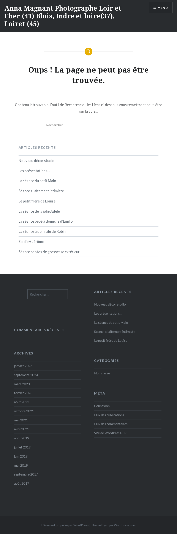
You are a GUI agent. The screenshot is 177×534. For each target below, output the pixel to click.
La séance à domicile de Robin (42, 231)
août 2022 (21, 402)
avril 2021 (21, 429)
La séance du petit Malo (37, 180)
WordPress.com (125, 525)
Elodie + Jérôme (31, 241)
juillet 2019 (22, 447)
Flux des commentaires (111, 424)
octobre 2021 (24, 411)
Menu (163, 8)
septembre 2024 (26, 375)
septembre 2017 (26, 474)
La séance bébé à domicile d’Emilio (46, 221)
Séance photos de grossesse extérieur (49, 251)
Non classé (102, 373)
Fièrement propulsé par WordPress (65, 525)
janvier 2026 (23, 366)
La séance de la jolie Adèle (39, 211)
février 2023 (23, 393)
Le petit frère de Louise (37, 201)
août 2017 (21, 483)
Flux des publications (109, 415)
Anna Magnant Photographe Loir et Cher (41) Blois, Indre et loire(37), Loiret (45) (62, 16)
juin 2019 (21, 456)
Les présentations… (34, 170)
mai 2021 (21, 420)
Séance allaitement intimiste (41, 191)
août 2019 (21, 438)
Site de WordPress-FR (110, 433)
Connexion (102, 406)
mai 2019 (21, 465)
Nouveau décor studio (36, 160)
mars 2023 (22, 384)
